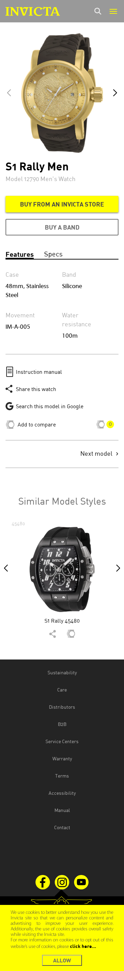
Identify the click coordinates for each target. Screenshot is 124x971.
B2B (62, 724)
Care (62, 690)
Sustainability (62, 672)
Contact (62, 827)
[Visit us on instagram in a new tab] (62, 882)
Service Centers (62, 741)
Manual (62, 810)
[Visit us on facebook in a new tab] (42, 882)
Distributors (62, 707)
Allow (62, 960)
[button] (115, 92)
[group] (62, 582)
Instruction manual (39, 371)
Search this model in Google (49, 406)
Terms (62, 776)
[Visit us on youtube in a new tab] (81, 882)
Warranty (62, 758)
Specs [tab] (53, 254)
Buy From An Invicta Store (62, 204)
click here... (83, 946)
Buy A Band (62, 227)
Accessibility (62, 793)
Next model (96, 454)
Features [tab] (20, 254)
